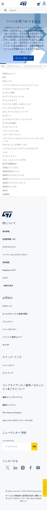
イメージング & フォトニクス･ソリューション (21, 85)
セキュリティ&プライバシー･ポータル (18, 420)
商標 (36, 496)
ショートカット (9, 365)
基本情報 (6, 231)
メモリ (5, 152)
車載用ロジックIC (10, 187)
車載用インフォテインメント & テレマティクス (21, 179)
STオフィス (7, 306)
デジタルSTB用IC (9, 123)
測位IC (5, 190)
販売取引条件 (28, 496)
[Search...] (5, 10)
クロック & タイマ (10, 100)
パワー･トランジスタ (11, 131)
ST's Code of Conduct (12, 413)
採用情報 (6, 262)
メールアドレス (8, 441)
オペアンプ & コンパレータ (13, 96)
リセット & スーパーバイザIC (14, 160)
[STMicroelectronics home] (23, 4)
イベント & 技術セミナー (12, 337)
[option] (3, 66)
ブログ (5, 278)
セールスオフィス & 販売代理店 (15, 314)
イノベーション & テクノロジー (15, 255)
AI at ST (6, 345)
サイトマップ (8, 373)
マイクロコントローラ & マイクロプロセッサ (20, 148)
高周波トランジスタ (10, 168)
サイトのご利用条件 (14, 496)
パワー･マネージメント (12, 135)
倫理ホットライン (10, 405)
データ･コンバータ (10, 127)
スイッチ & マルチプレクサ (13, 108)
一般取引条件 (8, 286)
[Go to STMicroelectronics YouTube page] (38, 468)
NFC (4, 77)
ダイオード (7, 115)
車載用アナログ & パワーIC (13, 175)
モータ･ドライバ (9, 156)
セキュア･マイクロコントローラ (15, 112)
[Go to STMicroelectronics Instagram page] (22, 468)
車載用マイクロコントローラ (14, 183)
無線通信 (6, 194)
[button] (3, 3)
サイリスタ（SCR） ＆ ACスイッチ (17, 104)
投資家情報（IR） (10, 239)
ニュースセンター (10, 329)
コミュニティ (8, 321)
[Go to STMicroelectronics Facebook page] (30, 468)
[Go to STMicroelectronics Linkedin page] (15, 468)
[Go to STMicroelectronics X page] (8, 468)
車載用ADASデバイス (11, 171)
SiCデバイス (7, 81)
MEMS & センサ (9, 74)
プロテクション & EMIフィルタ (15, 145)
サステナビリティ (10, 247)
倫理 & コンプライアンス (12, 397)
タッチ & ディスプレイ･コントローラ (17, 119)
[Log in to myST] (44, 4)
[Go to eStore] (39, 4)
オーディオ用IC (9, 93)
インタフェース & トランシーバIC (16, 89)
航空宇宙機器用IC (10, 164)
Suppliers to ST (9, 270)
